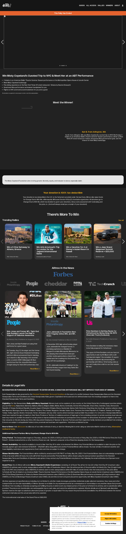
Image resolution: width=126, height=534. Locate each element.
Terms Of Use (36, 526)
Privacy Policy (25, 526)
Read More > (35, 369)
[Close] (120, 509)
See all (121, 220)
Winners (109, 5)
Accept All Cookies (111, 514)
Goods (82, 5)
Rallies (101, 5)
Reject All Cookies (110, 518)
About (117, 5)
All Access (91, 5)
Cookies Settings (110, 523)
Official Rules (48, 526)
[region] (86, 519)
